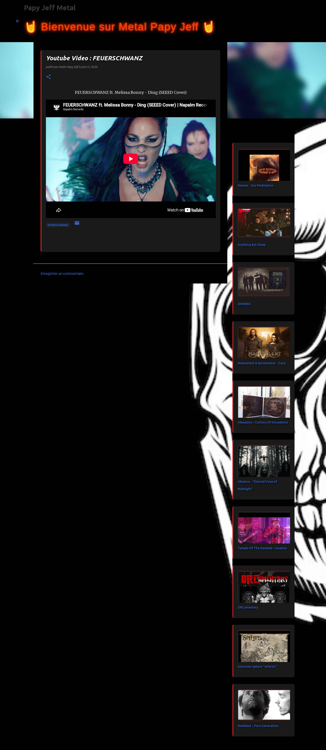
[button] (48, 77)
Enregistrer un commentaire (62, 274)
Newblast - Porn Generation (258, 726)
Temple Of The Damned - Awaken (262, 548)
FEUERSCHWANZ (58, 225)
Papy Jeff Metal (50, 8)
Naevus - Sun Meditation (255, 185)
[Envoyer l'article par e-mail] (77, 224)
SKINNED (244, 304)
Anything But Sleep (251, 244)
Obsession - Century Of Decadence (263, 422)
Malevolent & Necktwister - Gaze (262, 363)
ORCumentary (248, 607)
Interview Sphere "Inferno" (257, 666)
